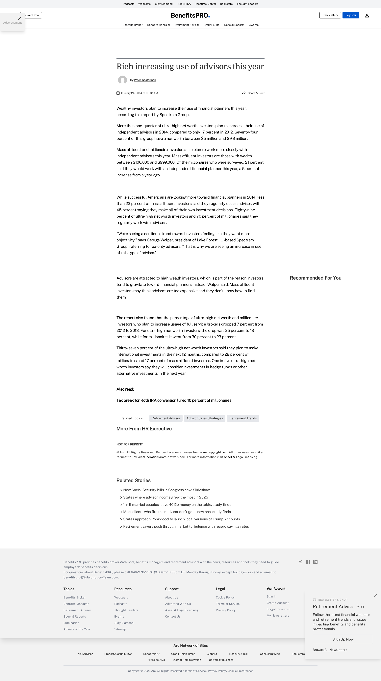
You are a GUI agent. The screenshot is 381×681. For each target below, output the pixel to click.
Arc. (153, 670)
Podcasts (128, 3)
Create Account (278, 602)
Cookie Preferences (240, 670)
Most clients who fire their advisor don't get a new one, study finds (177, 512)
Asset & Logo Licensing (181, 610)
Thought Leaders (247, 3)
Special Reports (75, 616)
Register (350, 15)
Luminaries (71, 622)
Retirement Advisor (77, 610)
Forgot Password (278, 609)
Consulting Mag (270, 653)
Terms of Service (228, 603)
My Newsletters (278, 615)
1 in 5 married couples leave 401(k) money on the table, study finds (177, 504)
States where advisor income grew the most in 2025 (165, 497)
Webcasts (144, 3)
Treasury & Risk (238, 653)
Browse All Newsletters (330, 650)
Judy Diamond (164, 3)
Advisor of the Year (77, 629)
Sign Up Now (343, 639)
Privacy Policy (226, 610)
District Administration (187, 659)
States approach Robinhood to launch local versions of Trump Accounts (181, 519)
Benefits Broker (75, 597)
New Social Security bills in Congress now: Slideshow (166, 490)
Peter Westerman (145, 80)
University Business (221, 659)
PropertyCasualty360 (118, 653)
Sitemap (120, 629)
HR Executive (156, 659)
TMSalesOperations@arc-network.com (159, 457)
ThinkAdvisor (84, 653)
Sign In (271, 596)
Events (119, 616)
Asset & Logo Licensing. (241, 457)
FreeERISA (184, 3)
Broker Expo (31, 15)
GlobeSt (212, 653)
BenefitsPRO (151, 653)
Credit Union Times (183, 653)
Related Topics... (132, 418)
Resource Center (205, 3)
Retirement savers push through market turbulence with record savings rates (186, 526)
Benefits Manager (76, 603)
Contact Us (173, 616)
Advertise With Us (178, 603)
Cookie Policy (225, 597)
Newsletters (330, 15)
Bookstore (226, 3)
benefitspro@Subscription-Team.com (91, 577)
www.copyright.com (213, 452)
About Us (171, 597)
